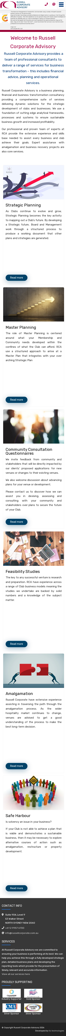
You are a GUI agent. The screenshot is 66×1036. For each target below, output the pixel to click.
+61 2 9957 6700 (14, 927)
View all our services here (16, 974)
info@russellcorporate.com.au (21, 933)
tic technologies (56, 1031)
